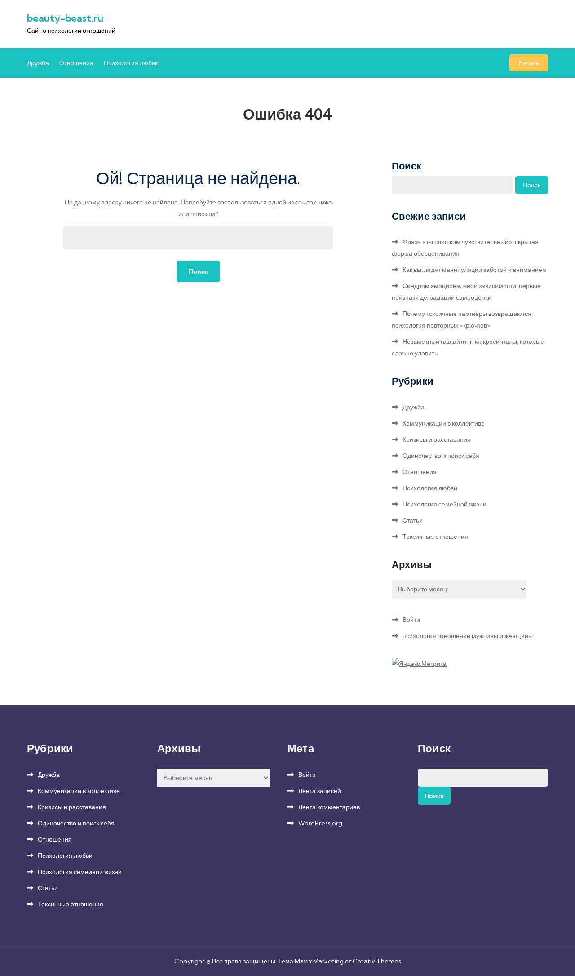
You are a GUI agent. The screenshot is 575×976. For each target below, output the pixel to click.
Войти (411, 620)
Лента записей (319, 791)
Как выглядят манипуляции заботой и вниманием (474, 270)
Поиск (406, 166)
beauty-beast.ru (65, 18)
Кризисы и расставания (436, 439)
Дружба (38, 63)
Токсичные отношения (435, 536)
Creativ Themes (377, 961)
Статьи (412, 520)
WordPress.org (320, 823)
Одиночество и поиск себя (440, 456)
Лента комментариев (329, 807)
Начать (528, 63)
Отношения (76, 63)
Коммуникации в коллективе (443, 423)
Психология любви (131, 63)
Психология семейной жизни (444, 504)
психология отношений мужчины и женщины (467, 636)
